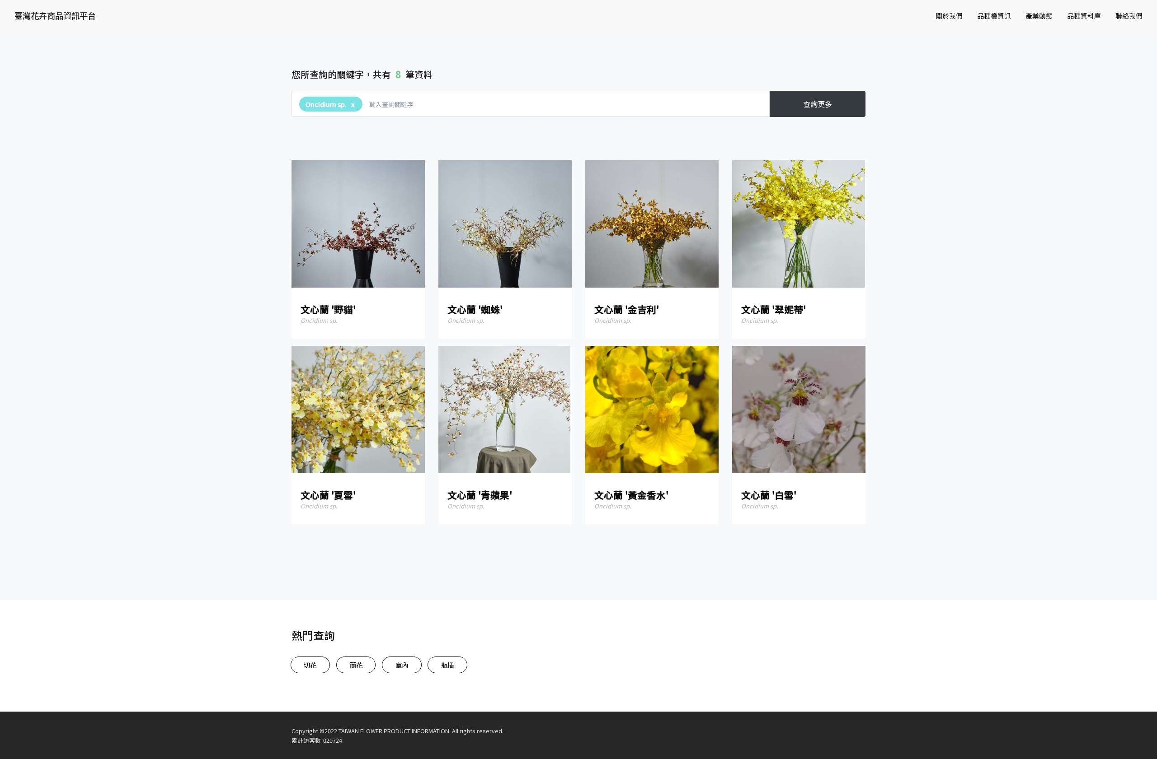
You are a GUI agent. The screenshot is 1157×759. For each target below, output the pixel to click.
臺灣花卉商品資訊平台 (55, 15)
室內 (401, 665)
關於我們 (949, 15)
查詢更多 (817, 103)
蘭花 (356, 665)
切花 (310, 665)
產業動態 (1039, 15)
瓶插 (447, 665)
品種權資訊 (994, 15)
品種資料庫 (1084, 15)
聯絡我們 (1129, 15)
